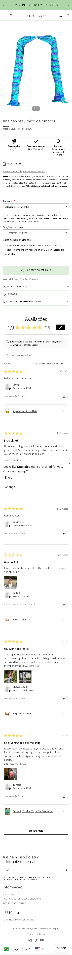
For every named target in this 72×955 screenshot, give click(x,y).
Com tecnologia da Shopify (45, 928)
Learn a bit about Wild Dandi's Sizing (20, 279)
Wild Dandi (26, 928)
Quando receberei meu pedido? (23, 301)
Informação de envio (14, 903)
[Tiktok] (36, 940)
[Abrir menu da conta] (60, 15)
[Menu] (4, 15)
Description (14, 163)
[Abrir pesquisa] (11, 15)
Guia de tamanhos (17, 286)
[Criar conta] (66, 870)
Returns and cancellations (18, 919)
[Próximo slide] (68, 5)
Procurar (8, 894)
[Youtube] (42, 940)
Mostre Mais (33, 666)
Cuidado (12, 294)
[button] (53, 327)
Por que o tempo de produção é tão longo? (24, 171)
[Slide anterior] (3, 5)
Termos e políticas (36, 934)
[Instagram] (30, 940)
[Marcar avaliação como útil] (64, 396)
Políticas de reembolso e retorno (22, 899)
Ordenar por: (39, 363)
